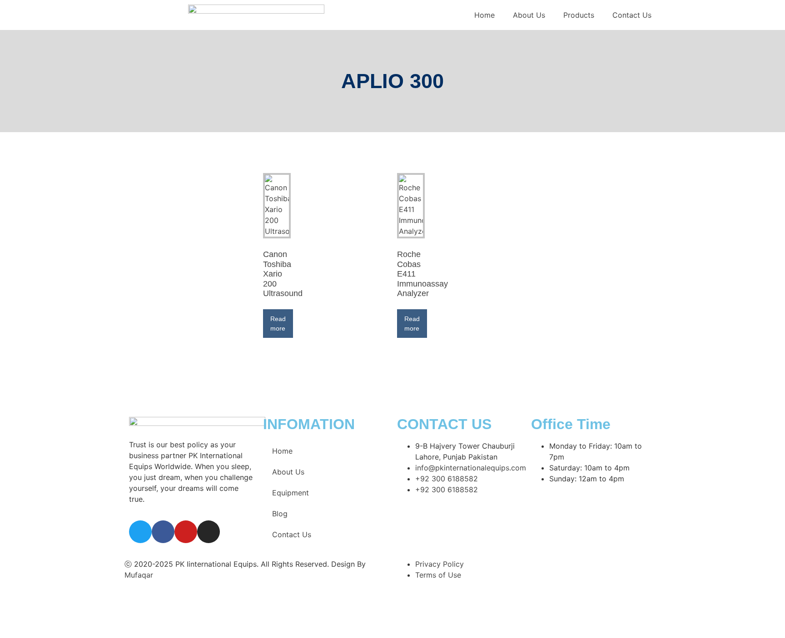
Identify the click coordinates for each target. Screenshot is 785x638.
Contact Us (631, 15)
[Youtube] (185, 531)
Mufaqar (138, 574)
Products (578, 15)
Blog (280, 513)
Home (484, 15)
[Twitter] (140, 531)
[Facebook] (163, 531)
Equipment (290, 492)
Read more (278, 323)
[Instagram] (208, 531)
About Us (529, 15)
